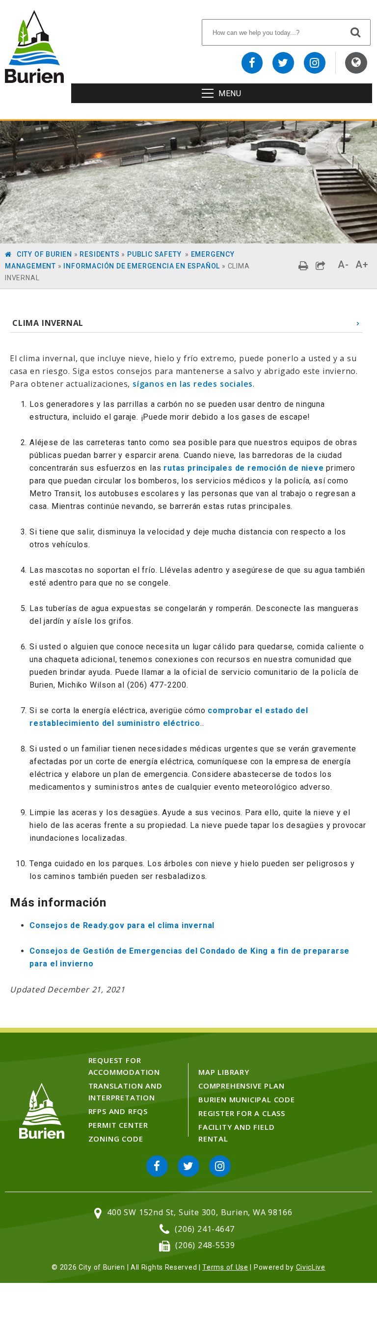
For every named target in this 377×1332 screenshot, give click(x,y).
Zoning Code (115, 1139)
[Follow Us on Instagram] (314, 63)
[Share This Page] (321, 265)
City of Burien (44, 254)
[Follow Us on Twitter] (283, 63)
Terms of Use (225, 1267)
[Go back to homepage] (34, 80)
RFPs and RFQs (118, 1111)
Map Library (223, 1072)
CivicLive (310, 1267)
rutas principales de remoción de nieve (243, 468)
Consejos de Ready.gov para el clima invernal (122, 925)
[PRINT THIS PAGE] (303, 266)
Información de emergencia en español (141, 266)
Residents (99, 254)
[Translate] (356, 63)
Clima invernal (47, 323)
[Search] (356, 32)
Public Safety (155, 254)
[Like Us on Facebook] (252, 63)
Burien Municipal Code (246, 1099)
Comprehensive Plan (241, 1086)
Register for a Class (241, 1113)
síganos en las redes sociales (193, 383)
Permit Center (118, 1125)
